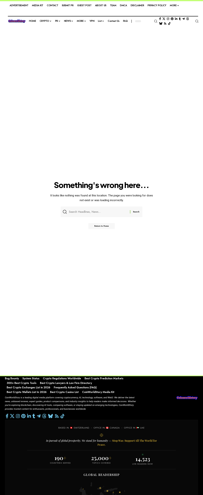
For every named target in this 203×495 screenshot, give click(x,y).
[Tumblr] (179, 18)
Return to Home (101, 226)
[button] (131, 21)
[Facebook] (160, 18)
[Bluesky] (160, 23)
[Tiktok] (169, 23)
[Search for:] (98, 211)
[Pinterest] (172, 18)
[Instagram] (168, 18)
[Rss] (165, 23)
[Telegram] (183, 18)
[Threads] (187, 18)
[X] (164, 18)
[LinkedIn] (176, 18)
